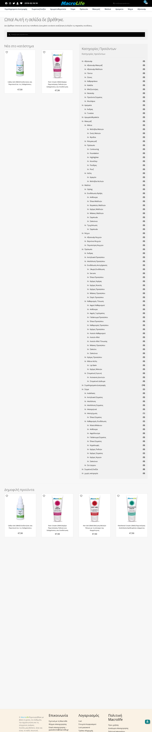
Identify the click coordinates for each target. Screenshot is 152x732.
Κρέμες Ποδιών (96, 449)
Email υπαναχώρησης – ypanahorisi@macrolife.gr (59, 728)
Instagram (10, 3)
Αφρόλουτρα (95, 433)
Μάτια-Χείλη (92, 361)
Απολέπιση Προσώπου (96, 261)
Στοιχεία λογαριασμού (87, 724)
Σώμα (73, 9)
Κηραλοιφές (94, 445)
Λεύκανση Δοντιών (97, 377)
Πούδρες (93, 165)
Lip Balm (93, 365)
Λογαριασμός (17, 3)
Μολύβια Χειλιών (97, 181)
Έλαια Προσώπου (97, 277)
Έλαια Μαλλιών (96, 201)
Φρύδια (93, 137)
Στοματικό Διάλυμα (97, 381)
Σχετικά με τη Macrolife (58, 721)
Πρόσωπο (84, 9)
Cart (80, 721)
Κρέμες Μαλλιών (96, 209)
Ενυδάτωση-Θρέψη (94, 193)
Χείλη (89, 173)
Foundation (94, 153)
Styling (89, 189)
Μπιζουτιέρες (92, 89)
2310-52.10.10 (31, 3)
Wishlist (21, 3)
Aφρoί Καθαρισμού (97, 305)
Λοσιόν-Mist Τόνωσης (98, 341)
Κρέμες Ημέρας (96, 281)
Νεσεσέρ (90, 93)
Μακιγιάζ (96, 9)
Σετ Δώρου (91, 465)
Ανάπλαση (91, 393)
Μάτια (89, 125)
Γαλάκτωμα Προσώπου (99, 317)
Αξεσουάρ (142, 9)
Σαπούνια (93, 221)
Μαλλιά (108, 9)
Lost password (84, 727)
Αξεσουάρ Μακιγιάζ (95, 65)
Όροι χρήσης (113, 725)
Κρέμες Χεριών (96, 457)
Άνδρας (90, 109)
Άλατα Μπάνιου (96, 425)
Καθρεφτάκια (92, 81)
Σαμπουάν (94, 217)
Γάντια (89, 73)
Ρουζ (92, 169)
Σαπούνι (93, 349)
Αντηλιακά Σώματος (95, 397)
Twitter (14, 3)
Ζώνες (89, 77)
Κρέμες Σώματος (96, 453)
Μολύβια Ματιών (97, 129)
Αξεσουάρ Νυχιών (94, 237)
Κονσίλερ (93, 161)
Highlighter (94, 157)
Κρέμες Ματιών (96, 369)
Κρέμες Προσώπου (97, 289)
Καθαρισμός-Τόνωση (95, 301)
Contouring (94, 149)
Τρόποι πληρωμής (85, 731)
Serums (93, 273)
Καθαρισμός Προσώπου (99, 325)
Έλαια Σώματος (96, 417)
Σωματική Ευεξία (39, 9)
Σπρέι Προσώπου (97, 297)
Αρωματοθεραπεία (58, 9)
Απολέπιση (91, 401)
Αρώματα (119, 9)
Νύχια (130, 9)
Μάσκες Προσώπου (97, 293)
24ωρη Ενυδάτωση (97, 269)
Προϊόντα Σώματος (94, 97)
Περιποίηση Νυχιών (95, 245)
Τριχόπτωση (92, 225)
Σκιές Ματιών (95, 133)
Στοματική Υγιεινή (94, 373)
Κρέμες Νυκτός (96, 285)
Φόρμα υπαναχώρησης (58, 724)
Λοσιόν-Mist (95, 337)
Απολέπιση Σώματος (95, 405)
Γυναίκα (90, 113)
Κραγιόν (93, 177)
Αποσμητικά (92, 409)
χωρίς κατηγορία (91, 473)
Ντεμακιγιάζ (92, 141)
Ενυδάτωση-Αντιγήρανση (97, 265)
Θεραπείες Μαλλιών (98, 205)
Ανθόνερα (94, 197)
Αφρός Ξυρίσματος (97, 313)
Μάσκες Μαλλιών (97, 213)
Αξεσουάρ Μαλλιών (95, 69)
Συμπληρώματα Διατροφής (16, 9)
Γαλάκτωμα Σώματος (98, 437)
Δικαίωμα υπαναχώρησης (118, 728)
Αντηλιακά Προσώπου (96, 257)
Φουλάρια (91, 101)
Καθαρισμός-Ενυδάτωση (96, 421)
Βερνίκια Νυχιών (94, 241)
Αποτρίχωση (92, 413)
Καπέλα (90, 85)
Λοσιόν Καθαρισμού (98, 333)
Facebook (6, 3)
